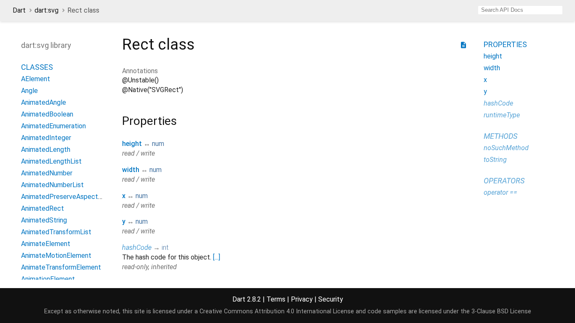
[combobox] (520, 10)
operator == (500, 192)
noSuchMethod (506, 148)
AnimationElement (48, 279)
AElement (35, 79)
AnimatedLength (45, 150)
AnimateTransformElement (61, 267)
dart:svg (47, 10)
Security (330, 299)
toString (495, 160)
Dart (19, 10)
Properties (505, 44)
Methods (500, 136)
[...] (216, 257)
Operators (504, 180)
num (158, 144)
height (132, 144)
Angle (29, 91)
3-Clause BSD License (501, 311)
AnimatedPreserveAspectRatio (67, 197)
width (130, 170)
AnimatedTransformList (56, 232)
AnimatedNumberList (52, 185)
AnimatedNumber (46, 173)
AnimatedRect (42, 208)
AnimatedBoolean (47, 114)
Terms (275, 299)
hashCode (137, 248)
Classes (37, 67)
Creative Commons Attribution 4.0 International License (277, 311)
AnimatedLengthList (51, 161)
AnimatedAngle (43, 102)
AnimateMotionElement (56, 255)
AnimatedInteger (46, 138)
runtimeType (502, 115)
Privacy (302, 299)
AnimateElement (45, 244)
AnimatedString (44, 220)
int (165, 248)
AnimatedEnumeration (53, 126)
